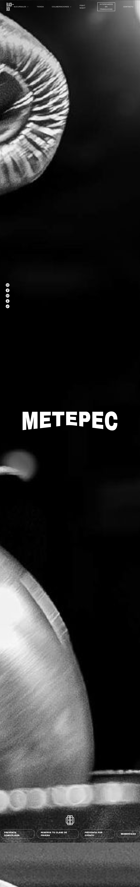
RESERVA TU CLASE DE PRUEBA (54, 833)
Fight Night (83, 7)
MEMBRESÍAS (128, 834)
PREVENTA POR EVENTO (93, 833)
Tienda (40, 7)
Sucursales (20, 7)
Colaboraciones (60, 7)
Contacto (128, 7)
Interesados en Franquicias (106, 6)
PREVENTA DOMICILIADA (11, 833)
